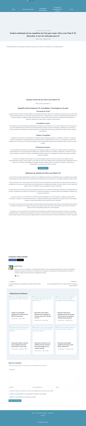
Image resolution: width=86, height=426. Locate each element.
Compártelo (13, 260)
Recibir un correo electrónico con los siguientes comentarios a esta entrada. (28, 394)
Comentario (12, 369)
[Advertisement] (43, 21)
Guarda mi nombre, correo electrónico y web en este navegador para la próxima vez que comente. (31, 391)
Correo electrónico (37, 387)
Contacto (43, 415)
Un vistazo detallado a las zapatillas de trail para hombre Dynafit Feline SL (25, 283)
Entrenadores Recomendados (43, 9)
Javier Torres (39, 39)
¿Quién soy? (51, 413)
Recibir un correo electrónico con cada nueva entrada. (23, 397)
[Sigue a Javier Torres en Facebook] (15, 276)
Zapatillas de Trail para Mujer (43, 30)
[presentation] (19, 303)
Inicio (33, 413)
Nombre (11, 387)
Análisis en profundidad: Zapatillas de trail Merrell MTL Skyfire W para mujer (19, 314)
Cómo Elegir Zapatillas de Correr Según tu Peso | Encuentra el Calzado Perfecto (62, 283)
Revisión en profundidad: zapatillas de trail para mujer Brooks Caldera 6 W (65, 344)
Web (57, 387)
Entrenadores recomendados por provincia (57, 9)
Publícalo (21, 260)
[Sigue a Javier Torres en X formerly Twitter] (18, 276)
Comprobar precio (43, 168)
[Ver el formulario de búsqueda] (78, 3)
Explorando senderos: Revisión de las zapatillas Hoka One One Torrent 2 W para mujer (19, 344)
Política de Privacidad (41, 413)
